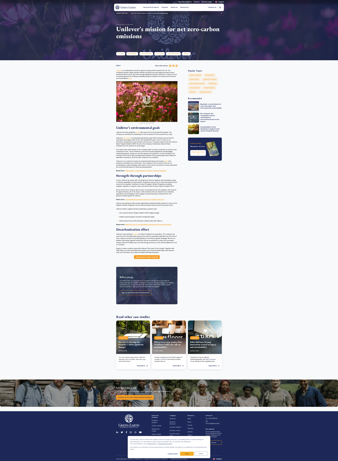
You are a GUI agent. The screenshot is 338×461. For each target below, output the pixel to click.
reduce (135, 234)
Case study (159, 53)
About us (174, 7)
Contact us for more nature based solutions (135, 397)
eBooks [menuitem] (190, 432)
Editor (118, 65)
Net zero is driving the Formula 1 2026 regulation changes (130, 345)
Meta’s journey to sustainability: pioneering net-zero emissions (148, 224)
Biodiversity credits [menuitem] (155, 430)
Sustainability (132, 53)
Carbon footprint (146, 53)
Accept (187, 453)
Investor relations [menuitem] (175, 427)
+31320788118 (212, 418)
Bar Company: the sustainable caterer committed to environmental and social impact (209, 117)
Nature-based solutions (197, 83)
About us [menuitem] (173, 418)
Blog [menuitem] (189, 418)
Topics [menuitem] (190, 435)
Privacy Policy (152, 443)
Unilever (186, 53)
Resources (184, 7)
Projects (165, 7)
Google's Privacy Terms (165, 443)
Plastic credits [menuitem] (156, 434)
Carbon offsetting (195, 75)
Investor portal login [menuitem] (174, 435)
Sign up (213, 442)
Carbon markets (194, 87)
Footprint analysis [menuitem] (155, 421)
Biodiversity (212, 83)
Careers (196, 2)
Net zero (120, 53)
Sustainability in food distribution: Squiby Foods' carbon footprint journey (210, 129)
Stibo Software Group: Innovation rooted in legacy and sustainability (203, 345)
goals (130, 78)
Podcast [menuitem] (190, 428)
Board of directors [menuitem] (173, 423)
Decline (201, 453)
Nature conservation (210, 79)
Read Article (164, 13)
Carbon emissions (205, 92)
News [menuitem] (189, 422)
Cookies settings (173, 453)
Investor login (206, 2)
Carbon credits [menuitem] (156, 426)
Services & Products (151, 7)
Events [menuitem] (190, 425)
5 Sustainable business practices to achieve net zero (144, 199)
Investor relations (185, 2)
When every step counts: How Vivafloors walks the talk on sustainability (168, 345)
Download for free (198, 152)
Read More (141, 366)
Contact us (212, 7)
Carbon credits (194, 79)
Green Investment (173, 53)
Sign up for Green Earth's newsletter (136, 293)
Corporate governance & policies (178, 459)
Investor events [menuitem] (175, 430)
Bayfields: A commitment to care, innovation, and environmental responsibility (211, 106)
